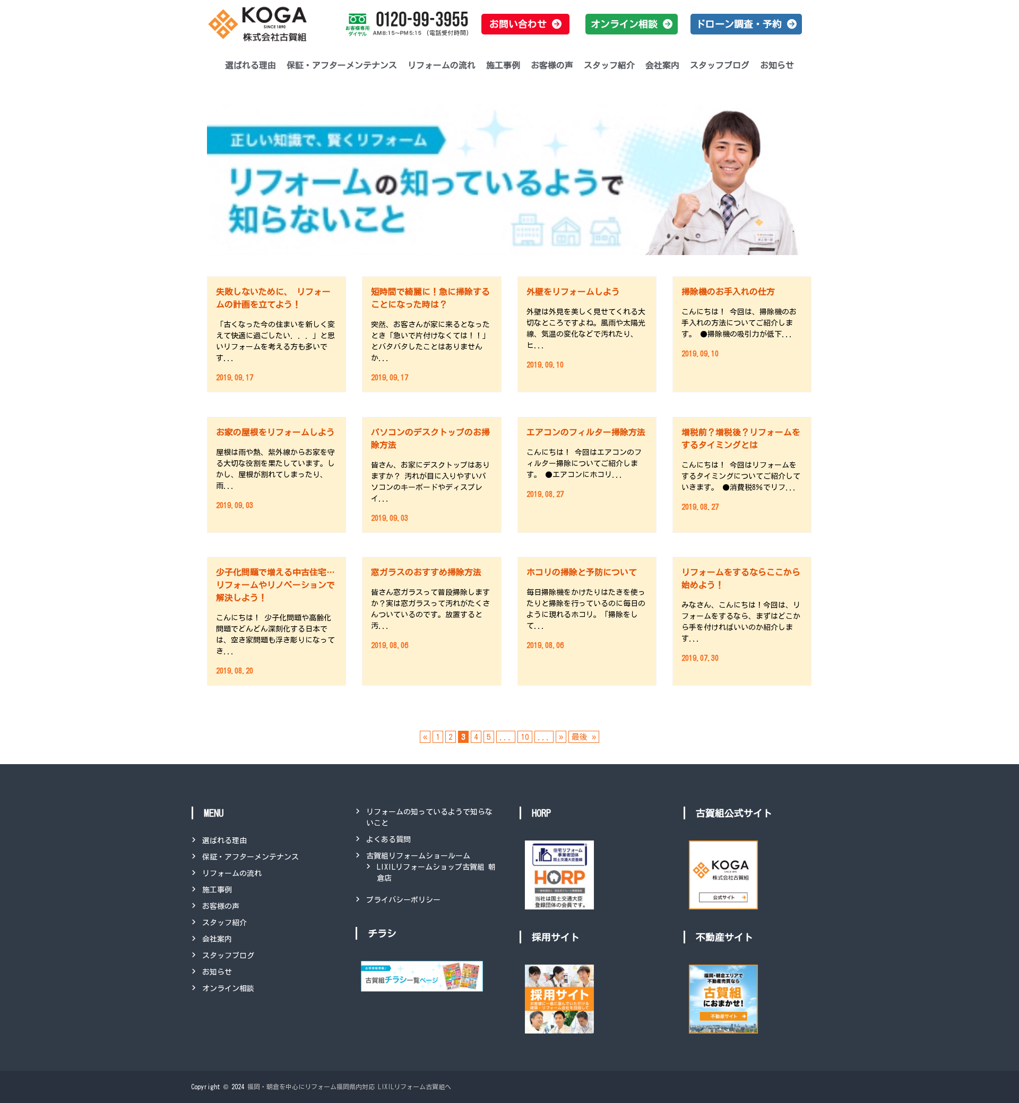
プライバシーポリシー (403, 900)
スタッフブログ (719, 65)
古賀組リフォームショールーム (418, 856)
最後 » (584, 737)
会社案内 (662, 65)
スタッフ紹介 (609, 65)
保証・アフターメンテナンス (342, 65)
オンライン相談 (228, 988)
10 (525, 737)
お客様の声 (552, 65)
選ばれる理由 (250, 65)
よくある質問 (388, 839)
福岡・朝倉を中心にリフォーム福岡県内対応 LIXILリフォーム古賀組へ (349, 1086)
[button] (525, 24)
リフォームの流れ (442, 65)
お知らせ (777, 65)
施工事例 (503, 65)
